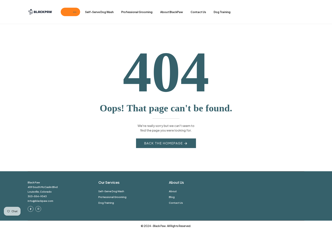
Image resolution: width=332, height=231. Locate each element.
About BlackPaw (171, 12)
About (173, 191)
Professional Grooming (137, 12)
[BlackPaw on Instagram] (38, 209)
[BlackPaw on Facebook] (30, 209)
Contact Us (198, 12)
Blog (172, 197)
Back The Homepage (163, 143)
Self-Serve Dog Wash (99, 12)
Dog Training (222, 12)
